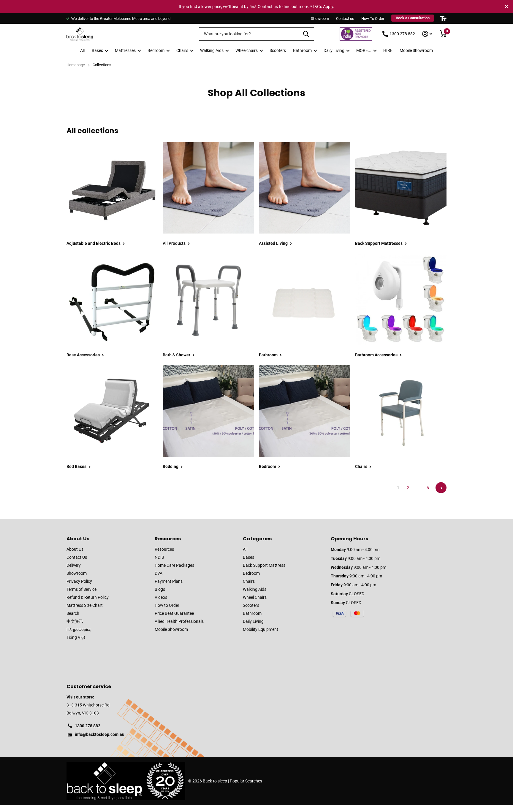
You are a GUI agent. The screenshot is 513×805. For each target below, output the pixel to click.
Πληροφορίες (78, 629)
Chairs (182, 50)
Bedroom (156, 50)
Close (506, 6)
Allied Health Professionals (179, 621)
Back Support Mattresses (379, 243)
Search (72, 613)
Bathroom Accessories (376, 355)
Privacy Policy (79, 581)
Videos (161, 597)
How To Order (372, 18)
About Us (77, 538)
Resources (168, 538)
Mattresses (125, 50)
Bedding (171, 466)
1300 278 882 (402, 33)
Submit (306, 34)
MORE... (363, 50)
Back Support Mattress (264, 565)
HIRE (387, 50)
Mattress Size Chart (84, 605)
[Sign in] (427, 34)
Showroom (320, 18)
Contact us (345, 18)
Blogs (160, 589)
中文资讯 (74, 621)
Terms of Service (81, 589)
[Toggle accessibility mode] (443, 18)
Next (441, 487)
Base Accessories (83, 355)
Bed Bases (76, 466)
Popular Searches (246, 781)
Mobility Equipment (260, 629)
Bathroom (302, 50)
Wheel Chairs (255, 597)
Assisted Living (274, 243)
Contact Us (76, 557)
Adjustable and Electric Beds (93, 243)
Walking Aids (212, 50)
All (82, 50)
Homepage (75, 65)
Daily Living (334, 50)
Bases (97, 50)
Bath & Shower (177, 355)
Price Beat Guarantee (174, 613)
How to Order (167, 605)
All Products (174, 243)
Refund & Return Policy (87, 597)
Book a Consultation (413, 18)
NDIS (159, 557)
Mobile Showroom (416, 50)
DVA (158, 573)
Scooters (278, 50)
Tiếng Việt (75, 637)
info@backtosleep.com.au (99, 734)
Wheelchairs (246, 50)
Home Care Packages (174, 565)
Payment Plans (169, 581)
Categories (257, 538)
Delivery (73, 565)
